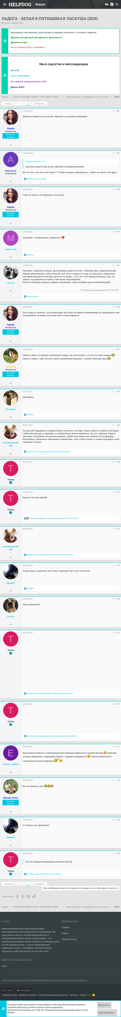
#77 (118, 746)
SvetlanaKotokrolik (11, 444)
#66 (118, 307)
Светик (10, 283)
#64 (118, 232)
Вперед (40, 103)
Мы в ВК (14, 70)
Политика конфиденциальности (53, 995)
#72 (118, 529)
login (4, 966)
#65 (118, 265)
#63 (118, 189)
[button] (5, 4)
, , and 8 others (53, 518)
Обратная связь (69, 939)
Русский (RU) (25, 990)
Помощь (74, 995)
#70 (118, 462)
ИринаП (11, 583)
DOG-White (8, 990)
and (36, 179)
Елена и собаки (11, 764)
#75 (118, 632)
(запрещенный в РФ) (28, 81)
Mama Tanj (10, 249)
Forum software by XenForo (27, 980)
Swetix (10, 616)
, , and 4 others (48, 451)
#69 (118, 425)
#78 (118, 780)
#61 (118, 111)
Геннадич (11, 409)
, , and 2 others (50, 555)
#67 (118, 349)
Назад (8, 103)
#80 (118, 853)
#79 (118, 820)
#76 (118, 704)
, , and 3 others (50, 693)
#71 (118, 492)
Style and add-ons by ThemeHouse (71, 980)
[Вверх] (90, 995)
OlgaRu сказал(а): (34, 161)
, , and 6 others (52, 736)
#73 (118, 565)
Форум (65, 933)
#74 (118, 599)
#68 (118, 391)
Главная (65, 927)
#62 (118, 153)
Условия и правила (28, 995)
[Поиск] (116, 4)
